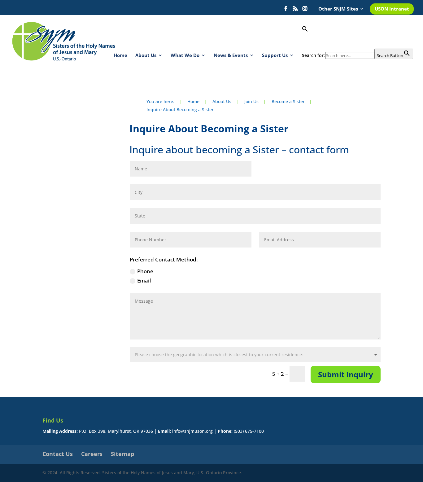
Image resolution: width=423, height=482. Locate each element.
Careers (91, 454)
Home (120, 55)
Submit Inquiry (345, 374)
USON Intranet (392, 9)
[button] (357, 37)
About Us (145, 55)
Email (144, 280)
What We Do (185, 55)
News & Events (231, 55)
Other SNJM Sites (338, 9)
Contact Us (57, 454)
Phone (145, 271)
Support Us (275, 55)
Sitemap (122, 454)
